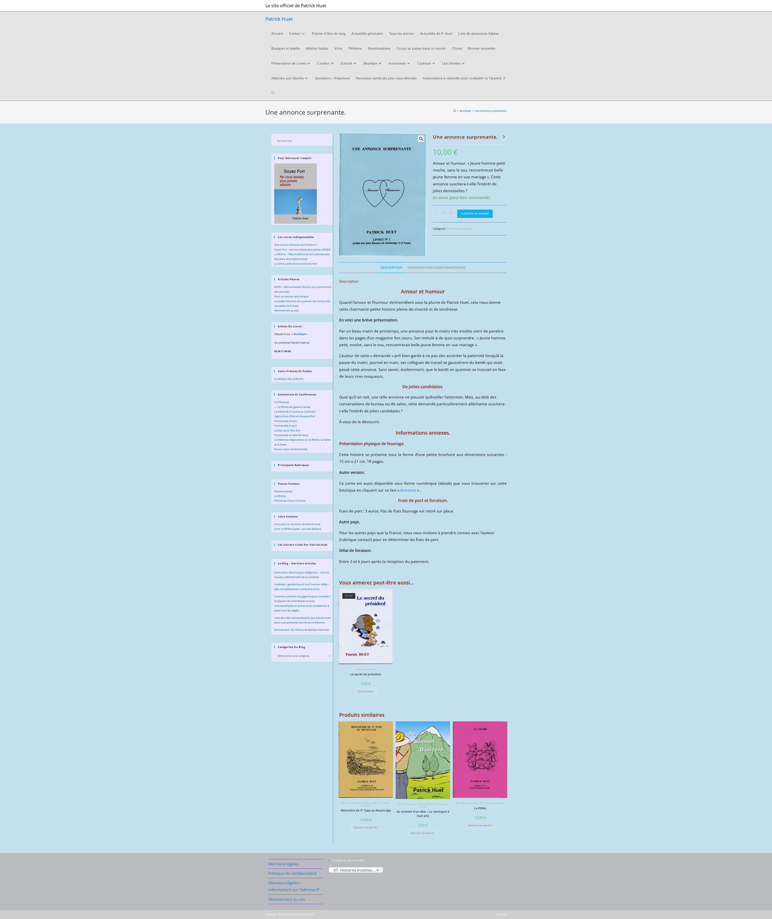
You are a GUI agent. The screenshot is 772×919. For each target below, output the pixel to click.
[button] (421, 139)
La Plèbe (480, 808)
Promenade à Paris (285, 421)
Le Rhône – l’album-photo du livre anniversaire (302, 254)
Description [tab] (391, 267)
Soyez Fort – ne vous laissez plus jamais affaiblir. (302, 249)
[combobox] (356, 870)
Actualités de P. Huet (286, 306)
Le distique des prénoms (289, 379)
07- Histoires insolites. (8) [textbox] (355, 870)
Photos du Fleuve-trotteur (290, 500)
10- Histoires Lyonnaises (492, 803)
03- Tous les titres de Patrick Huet (358, 803)
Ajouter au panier (475, 213)
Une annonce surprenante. (491, 111)
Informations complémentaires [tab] (436, 267)
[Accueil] (454, 111)
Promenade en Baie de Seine (291, 435)
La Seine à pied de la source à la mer (295, 263)
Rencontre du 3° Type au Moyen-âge (366, 810)
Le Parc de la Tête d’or (287, 430)
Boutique (299, 334)
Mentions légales (283, 864)
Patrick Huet (279, 18)
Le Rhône (279, 496)
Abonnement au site (286, 310)
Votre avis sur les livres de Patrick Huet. (297, 524)
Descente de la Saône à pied (290, 259)
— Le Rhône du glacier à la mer (292, 407)
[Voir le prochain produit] (504, 137)
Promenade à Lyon (285, 425)
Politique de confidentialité (292, 873)
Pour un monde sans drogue (291, 296)
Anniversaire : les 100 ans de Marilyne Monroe (301, 629)
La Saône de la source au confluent (295, 411)
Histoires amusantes (365, 669)
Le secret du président (365, 674)
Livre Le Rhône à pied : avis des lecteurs (297, 529)
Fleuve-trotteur (283, 491)
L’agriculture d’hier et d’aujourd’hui (294, 416)
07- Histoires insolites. (460, 228)
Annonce (408, 490)
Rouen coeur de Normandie (290, 449)
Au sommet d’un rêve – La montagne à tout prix (422, 814)
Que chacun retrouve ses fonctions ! (295, 244)
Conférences (281, 402)
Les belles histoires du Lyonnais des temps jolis (302, 301)
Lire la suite (366, 691)
